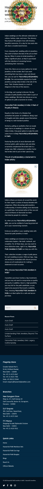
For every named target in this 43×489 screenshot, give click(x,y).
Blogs (5, 458)
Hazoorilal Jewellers (15, 19)
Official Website (8, 466)
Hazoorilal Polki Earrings (11, 451)
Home (5, 443)
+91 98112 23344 (13, 379)
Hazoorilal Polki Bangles (11, 454)
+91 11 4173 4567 (12, 374)
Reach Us (6, 462)
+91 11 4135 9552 (12, 428)
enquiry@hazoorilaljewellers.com (19, 382)
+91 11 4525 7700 (12, 377)
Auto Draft (9, 321)
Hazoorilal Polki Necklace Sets (13, 447)
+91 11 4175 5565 (12, 416)
